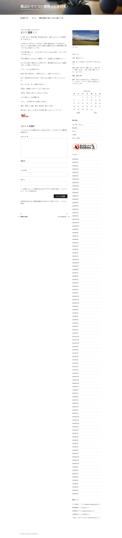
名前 (23, 161)
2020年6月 (75, 396)
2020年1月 (75, 413)
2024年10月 (75, 226)
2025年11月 (75, 182)
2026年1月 (75, 176)
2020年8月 (75, 390)
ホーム (34, 18)
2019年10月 (75, 423)
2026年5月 (75, 166)
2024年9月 (75, 229)
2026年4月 (75, 169)
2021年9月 (75, 346)
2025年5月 (75, 202)
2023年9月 (75, 266)
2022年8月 (75, 309)
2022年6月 (75, 316)
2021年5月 (75, 360)
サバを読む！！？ (77, 504)
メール (24, 170)
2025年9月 (75, 189)
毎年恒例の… (76, 507)
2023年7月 (75, 273)
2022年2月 (75, 329)
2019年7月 (75, 433)
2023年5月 (75, 279)
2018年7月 (75, 473)
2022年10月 (75, 303)
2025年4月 (75, 206)
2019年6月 (75, 437)
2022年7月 (75, 313)
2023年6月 (75, 276)
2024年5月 (75, 242)
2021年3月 (75, 366)
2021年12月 (75, 336)
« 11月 (78, 112)
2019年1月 (75, 453)
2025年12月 (75, 179)
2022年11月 (75, 299)
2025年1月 (75, 216)
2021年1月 (75, 373)
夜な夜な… (75, 128)
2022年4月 (75, 323)
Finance (84, 507)
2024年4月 (75, 246)
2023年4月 (75, 283)
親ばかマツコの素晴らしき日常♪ (44, 6)
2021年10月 (75, 343)
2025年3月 (75, 209)
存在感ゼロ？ (76, 511)
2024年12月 (75, 219)
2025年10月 (75, 186)
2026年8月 (75, 159)
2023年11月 (75, 259)
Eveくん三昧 (75, 138)
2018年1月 (75, 493)
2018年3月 (75, 487)
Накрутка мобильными (91, 504)
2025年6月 (75, 199)
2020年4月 (75, 403)
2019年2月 (75, 450)
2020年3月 (75, 406)
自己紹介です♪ (24, 18)
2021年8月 (75, 350)
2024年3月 (75, 249)
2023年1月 (75, 293)
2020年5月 (75, 400)
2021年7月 (75, 353)
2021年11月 (75, 340)
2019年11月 (75, 420)
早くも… (74, 131)
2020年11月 (75, 380)
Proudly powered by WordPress (29, 534)
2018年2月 (75, 490)
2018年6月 (75, 477)
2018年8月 (75, 470)
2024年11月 (75, 222)
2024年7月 (75, 236)
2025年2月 (75, 212)
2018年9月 (75, 467)
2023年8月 (75, 269)
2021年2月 (75, 370)
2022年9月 (75, 306)
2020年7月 (75, 393)
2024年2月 (75, 253)
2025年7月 (75, 196)
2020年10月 (75, 383)
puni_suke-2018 (35, 29)
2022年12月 (75, 296)
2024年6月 (75, 239)
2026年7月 (75, 162)
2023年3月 (75, 286)
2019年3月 (75, 447)
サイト (23, 179)
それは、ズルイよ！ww (78, 517)
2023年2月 (75, 289)
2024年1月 (75, 256)
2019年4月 (75, 443)
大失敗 (74, 134)
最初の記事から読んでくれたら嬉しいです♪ (51, 18)
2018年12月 (75, 457)
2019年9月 (75, 426)
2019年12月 (75, 416)
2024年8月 (75, 232)
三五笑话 (84, 514)
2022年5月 (75, 319)
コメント (24, 136)
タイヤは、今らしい (78, 124)
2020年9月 (75, 386)
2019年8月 (75, 430)
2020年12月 (75, 376)
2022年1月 (75, 333)
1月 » (95, 112)
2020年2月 (75, 410)
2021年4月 (75, 363)
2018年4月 (75, 483)
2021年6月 (75, 356)
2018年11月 (75, 460)
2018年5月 (75, 480)
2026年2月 (75, 172)
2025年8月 (75, 192)
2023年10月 (75, 263)
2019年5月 (75, 440)
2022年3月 (75, 326)
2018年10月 (75, 463)
